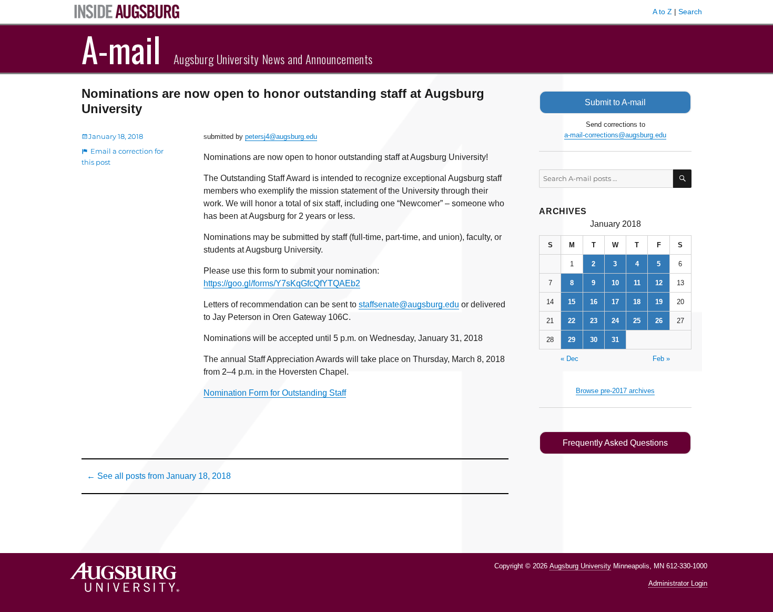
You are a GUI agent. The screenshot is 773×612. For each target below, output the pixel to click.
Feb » (661, 359)
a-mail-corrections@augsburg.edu (615, 135)
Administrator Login (677, 583)
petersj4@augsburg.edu (281, 137)
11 (637, 283)
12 (659, 283)
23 (593, 321)
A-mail (121, 49)
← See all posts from (159, 475)
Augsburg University (580, 566)
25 (636, 321)
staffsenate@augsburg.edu (409, 304)
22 (571, 321)
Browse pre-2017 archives (615, 391)
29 (571, 340)
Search (690, 11)
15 (571, 302)
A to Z (662, 11)
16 (593, 302)
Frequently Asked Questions (615, 442)
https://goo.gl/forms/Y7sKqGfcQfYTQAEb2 (282, 283)
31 (615, 340)
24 (615, 321)
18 (636, 302)
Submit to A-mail (615, 102)
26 (659, 321)
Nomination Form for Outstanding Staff (275, 392)
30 (593, 340)
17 (615, 302)
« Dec (569, 359)
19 (659, 302)
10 (615, 283)
